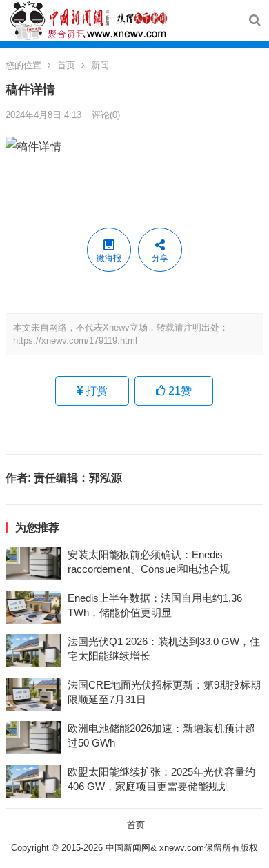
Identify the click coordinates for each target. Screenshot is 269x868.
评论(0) (106, 115)
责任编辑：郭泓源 (78, 478)
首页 (66, 65)
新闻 (100, 65)
